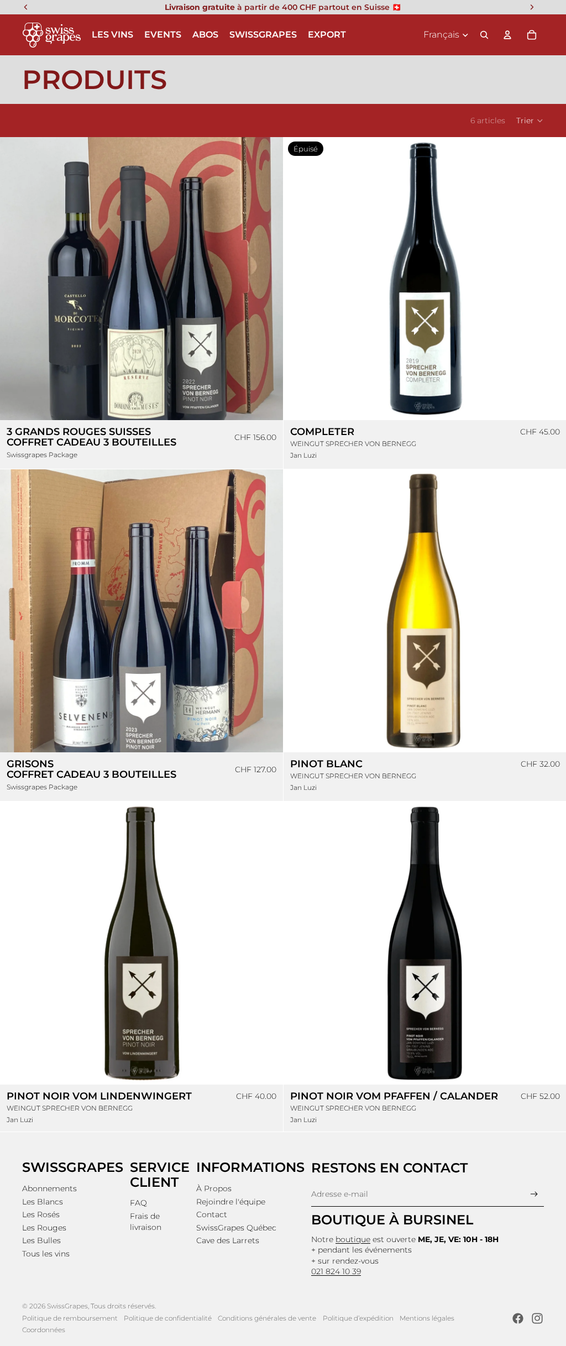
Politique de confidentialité (168, 1318)
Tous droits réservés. (123, 1306)
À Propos (214, 1188)
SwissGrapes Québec (236, 1228)
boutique (353, 1239)
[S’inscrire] (534, 1194)
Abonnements (49, 1188)
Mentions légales (427, 1318)
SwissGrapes (67, 1306)
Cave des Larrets (227, 1240)
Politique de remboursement (70, 1318)
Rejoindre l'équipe (230, 1202)
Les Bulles (41, 1240)
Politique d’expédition (358, 1318)
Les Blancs (42, 1202)
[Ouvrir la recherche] (484, 35)
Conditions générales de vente (267, 1318)
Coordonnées (43, 1330)
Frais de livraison (145, 1221)
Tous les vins (46, 1254)
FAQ (138, 1203)
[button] (530, 120)
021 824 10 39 (336, 1271)
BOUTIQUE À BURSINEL (392, 1220)
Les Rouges (44, 1228)
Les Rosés (41, 1214)
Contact (211, 1214)
